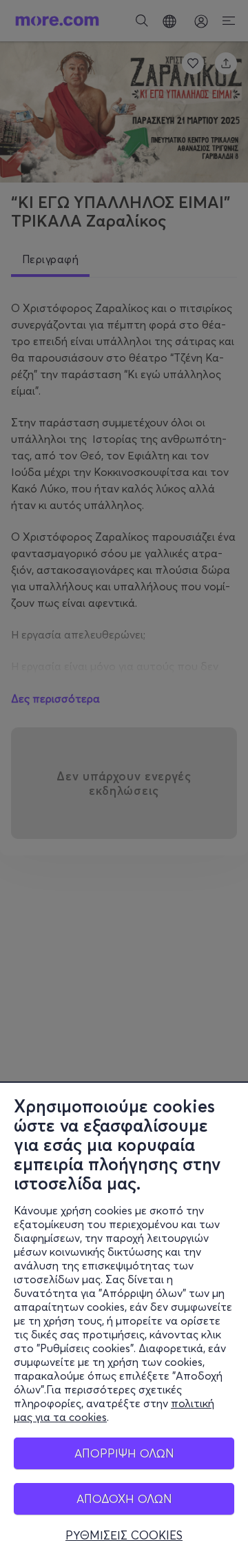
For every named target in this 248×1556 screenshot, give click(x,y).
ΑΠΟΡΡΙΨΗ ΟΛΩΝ (124, 1453)
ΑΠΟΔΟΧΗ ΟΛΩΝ (124, 1498)
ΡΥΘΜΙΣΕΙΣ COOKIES (124, 1535)
